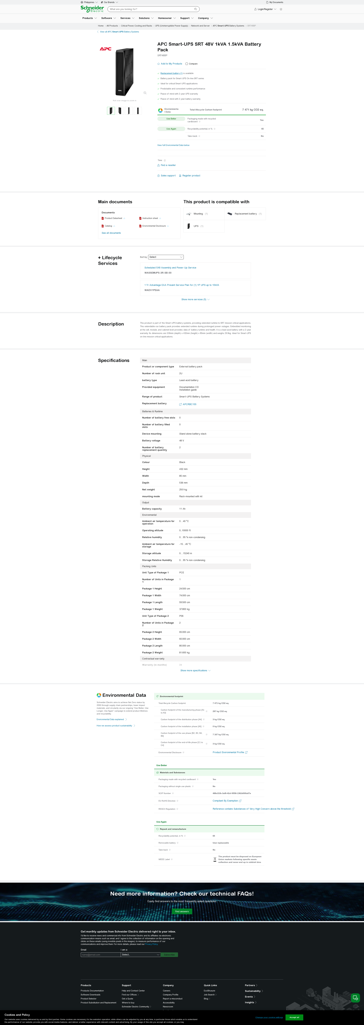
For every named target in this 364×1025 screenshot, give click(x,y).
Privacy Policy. (151, 944)
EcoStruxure (209, 991)
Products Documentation (92, 991)
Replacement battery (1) (172, 73)
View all (119, 32)
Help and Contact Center (133, 991)
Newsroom (168, 1006)
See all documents (111, 233)
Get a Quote (127, 999)
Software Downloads (90, 995)
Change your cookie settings (269, 1017)
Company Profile (170, 995)
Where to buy (128, 1003)
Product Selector (88, 999)
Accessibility (169, 1003)
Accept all (294, 1017)
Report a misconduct (172, 999)
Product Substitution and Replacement (98, 1003)
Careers (166, 991)
